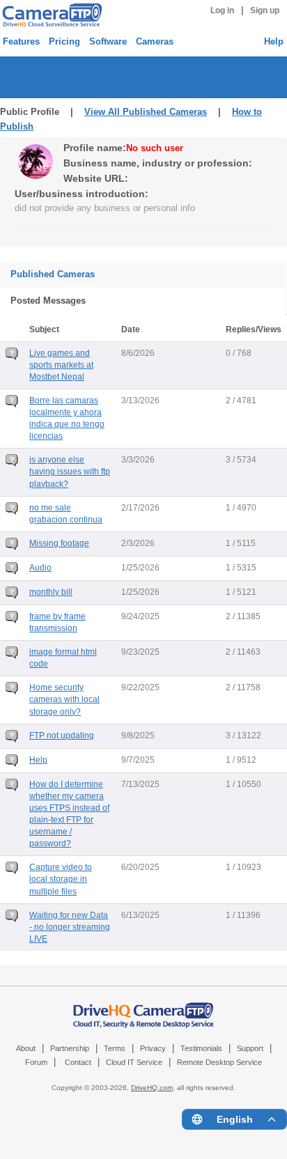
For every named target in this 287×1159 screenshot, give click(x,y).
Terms (114, 1048)
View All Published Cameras (145, 112)
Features (21, 41)
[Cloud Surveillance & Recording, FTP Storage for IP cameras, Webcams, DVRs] (50, 15)
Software (108, 41)
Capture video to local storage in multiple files (60, 879)
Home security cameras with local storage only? (64, 699)
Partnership (69, 1048)
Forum (36, 1062)
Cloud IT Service (134, 1062)
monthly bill (50, 592)
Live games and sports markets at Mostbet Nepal (61, 365)
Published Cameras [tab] (52, 274)
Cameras (154, 41)
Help (274, 41)
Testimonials (201, 1048)
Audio (40, 568)
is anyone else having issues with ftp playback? (69, 471)
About (26, 1048)
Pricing (64, 41)
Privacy (153, 1048)
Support (250, 1048)
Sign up (264, 10)
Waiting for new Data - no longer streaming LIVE (69, 927)
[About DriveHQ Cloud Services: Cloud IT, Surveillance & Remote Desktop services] (143, 1008)
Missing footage (59, 543)
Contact (78, 1062)
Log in (222, 10)
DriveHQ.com (152, 1087)
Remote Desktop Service (219, 1062)
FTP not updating (61, 735)
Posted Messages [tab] (48, 300)
